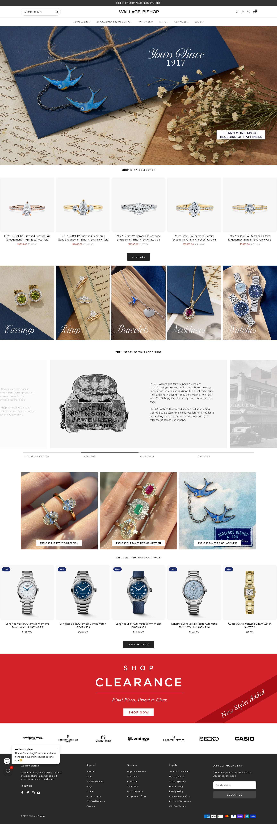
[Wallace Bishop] (139, 11)
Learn (89, 776)
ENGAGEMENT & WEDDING (113, 21)
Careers (90, 806)
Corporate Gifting (136, 796)
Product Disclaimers (180, 801)
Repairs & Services (137, 771)
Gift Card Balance (95, 801)
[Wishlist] (249, 12)
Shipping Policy (177, 781)
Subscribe (234, 794)
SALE (198, 21)
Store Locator (93, 796)
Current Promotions (179, 796)
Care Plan (132, 781)
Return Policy (176, 786)
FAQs (89, 786)
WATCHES (144, 21)
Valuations (132, 786)
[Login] (243, 12)
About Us (91, 771)
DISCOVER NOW (138, 644)
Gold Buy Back (135, 791)
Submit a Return (95, 781)
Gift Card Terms (177, 806)
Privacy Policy (176, 776)
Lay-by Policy (176, 791)
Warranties (132, 776)
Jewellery (80, 21)
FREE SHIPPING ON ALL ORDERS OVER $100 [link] (138, 3)
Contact (90, 791)
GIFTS (162, 21)
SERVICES (180, 21)
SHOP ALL (138, 256)
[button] (270, 212)
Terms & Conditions (179, 771)
